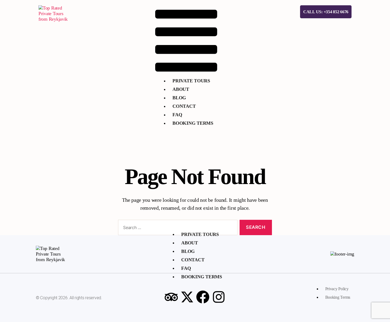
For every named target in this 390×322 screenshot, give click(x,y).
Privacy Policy (337, 289)
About (180, 89)
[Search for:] (176, 229)
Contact (184, 106)
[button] (186, 40)
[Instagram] (219, 297)
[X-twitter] (187, 297)
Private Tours (191, 80)
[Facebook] (203, 297)
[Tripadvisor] (171, 297)
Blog (179, 97)
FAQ (177, 114)
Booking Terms (192, 123)
